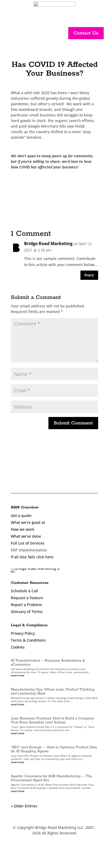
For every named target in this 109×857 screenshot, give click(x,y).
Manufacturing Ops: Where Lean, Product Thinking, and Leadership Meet (53, 691)
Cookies (18, 647)
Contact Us (86, 33)
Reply (89, 275)
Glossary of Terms (27, 611)
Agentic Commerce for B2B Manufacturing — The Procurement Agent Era (51, 778)
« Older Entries (24, 805)
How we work (22, 529)
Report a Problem (26, 604)
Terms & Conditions (28, 640)
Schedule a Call (24, 590)
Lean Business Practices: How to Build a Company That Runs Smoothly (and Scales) (52, 720)
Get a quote (21, 515)
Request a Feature (27, 597)
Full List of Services (27, 543)
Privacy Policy (23, 633)
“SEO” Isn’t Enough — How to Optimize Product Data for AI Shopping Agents (54, 749)
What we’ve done (26, 536)
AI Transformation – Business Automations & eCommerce (48, 662)
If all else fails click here (32, 556)
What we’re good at (28, 522)
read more (17, 675)
